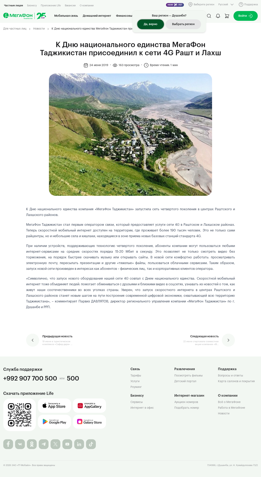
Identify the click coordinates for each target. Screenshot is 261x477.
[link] (115, 29)
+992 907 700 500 (30, 378)
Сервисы (136, 402)
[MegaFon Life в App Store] (54, 405)
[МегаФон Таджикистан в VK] (20, 444)
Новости (39, 28)
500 (73, 378)
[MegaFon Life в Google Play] (54, 422)
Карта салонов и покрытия (236, 381)
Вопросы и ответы (230, 375)
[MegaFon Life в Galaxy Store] (89, 422)
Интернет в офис (142, 407)
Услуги (134, 381)
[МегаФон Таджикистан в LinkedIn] (79, 444)
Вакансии (70, 5)
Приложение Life (51, 5)
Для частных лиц (14, 28)
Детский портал (185, 381)
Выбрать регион (183, 24)
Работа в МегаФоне (231, 407)
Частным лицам (13, 5)
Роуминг (136, 387)
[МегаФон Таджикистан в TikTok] (91, 444)
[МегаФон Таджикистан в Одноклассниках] (32, 444)
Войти (242, 15)
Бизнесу (32, 5)
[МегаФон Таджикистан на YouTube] (67, 444)
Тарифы (135, 375)
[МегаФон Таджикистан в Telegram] (44, 444)
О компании (87, 5)
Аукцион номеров (186, 402)
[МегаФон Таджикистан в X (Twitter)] (55, 444)
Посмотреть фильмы (188, 375)
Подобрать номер (186, 407)
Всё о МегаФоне (229, 402)
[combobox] (226, 4)
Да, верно (150, 24)
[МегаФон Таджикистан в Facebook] (8, 444)
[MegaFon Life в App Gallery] (89, 405)
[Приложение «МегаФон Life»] (19, 415)
